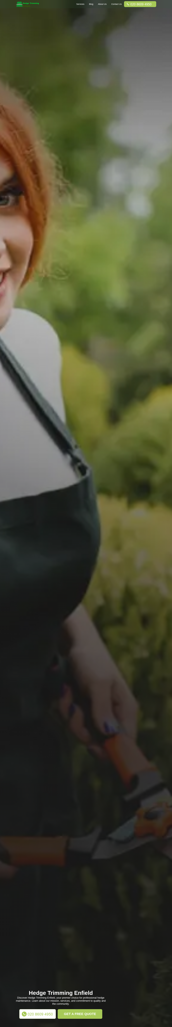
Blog (91, 4)
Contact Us (116, 4)
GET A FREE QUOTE (80, 1014)
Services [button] (80, 4)
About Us (102, 4)
